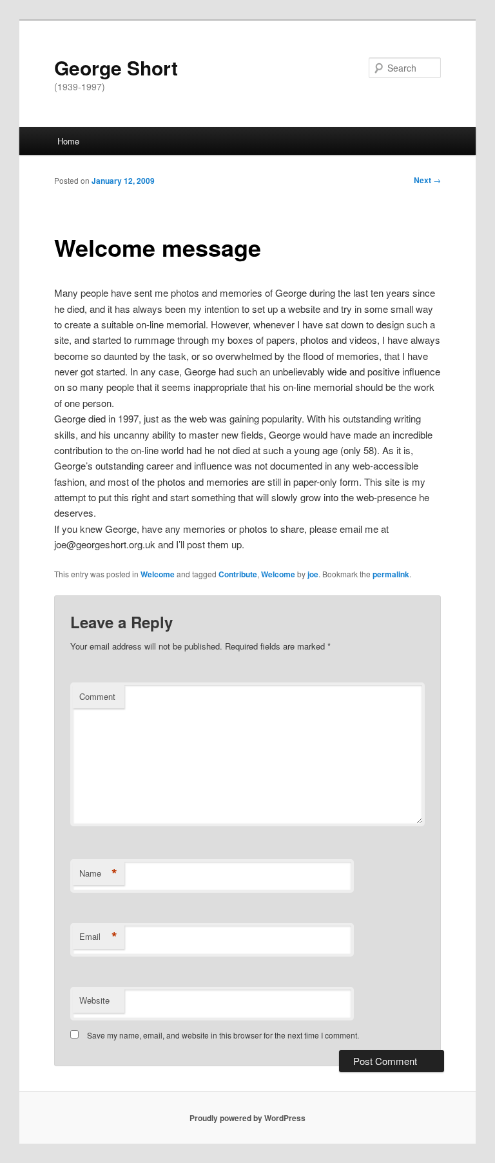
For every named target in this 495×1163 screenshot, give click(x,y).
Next (427, 180)
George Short (116, 67)
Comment (97, 696)
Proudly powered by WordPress (247, 1118)
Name (98, 873)
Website (94, 1000)
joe (312, 574)
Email (98, 936)
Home (68, 141)
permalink (391, 574)
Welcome (158, 574)
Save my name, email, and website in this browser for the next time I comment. (223, 1034)
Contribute (237, 574)
